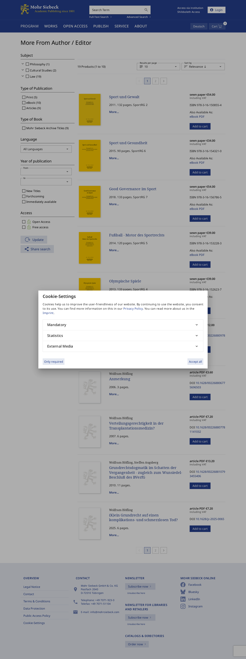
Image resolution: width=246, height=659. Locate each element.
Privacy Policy (133, 309)
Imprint (48, 313)
